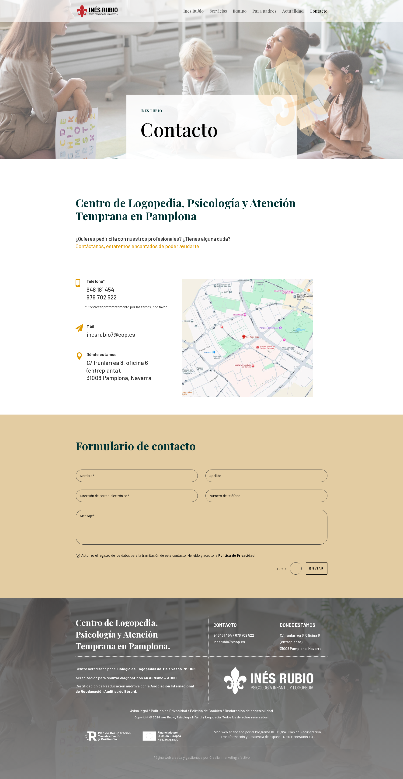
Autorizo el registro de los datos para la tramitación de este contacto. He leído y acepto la (167, 555)
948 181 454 (100, 289)
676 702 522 (102, 297)
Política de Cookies (206, 710)
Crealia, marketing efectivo (229, 757)
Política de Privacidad (236, 555)
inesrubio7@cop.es (229, 641)
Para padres (264, 11)
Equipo (240, 11)
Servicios (218, 11)
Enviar (316, 568)
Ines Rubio (193, 11)
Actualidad (293, 11)
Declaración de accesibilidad (249, 710)
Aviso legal (139, 710)
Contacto (318, 11)
